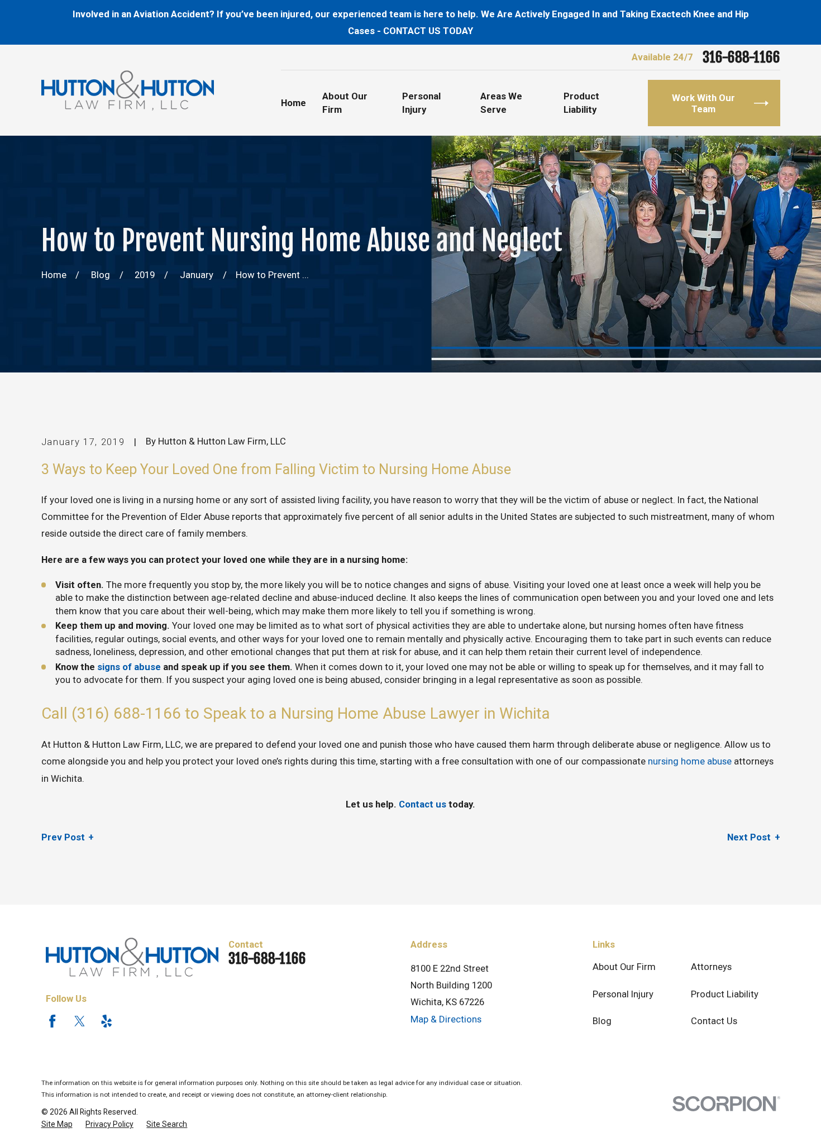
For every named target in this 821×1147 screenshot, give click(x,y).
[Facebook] (52, 1021)
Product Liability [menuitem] (581, 102)
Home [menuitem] (293, 102)
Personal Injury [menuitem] (421, 102)
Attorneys (711, 966)
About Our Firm (624, 966)
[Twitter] (79, 1021)
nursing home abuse (690, 761)
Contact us (422, 804)
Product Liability (724, 994)
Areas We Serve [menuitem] (501, 102)
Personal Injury (623, 994)
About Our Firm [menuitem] (344, 102)
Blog (602, 1020)
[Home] (127, 90)
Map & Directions (445, 1019)
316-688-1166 (741, 57)
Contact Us (714, 1020)
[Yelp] (106, 1021)
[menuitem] (57, 1124)
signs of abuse (129, 666)
